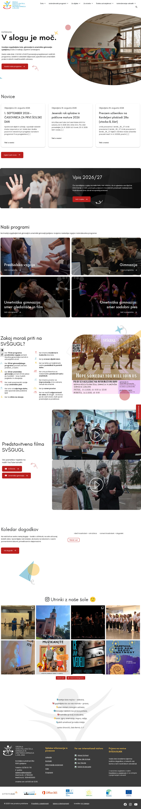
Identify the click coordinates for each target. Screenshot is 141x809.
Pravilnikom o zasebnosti (118, 773)
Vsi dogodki (8, 551)
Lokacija (48, 757)
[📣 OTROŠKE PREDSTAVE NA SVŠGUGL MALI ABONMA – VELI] (53, 657)
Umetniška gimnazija (16, 476)
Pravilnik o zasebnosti (40, 803)
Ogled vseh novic (10, 155)
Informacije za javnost (54, 765)
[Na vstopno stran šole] (15, 5)
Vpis (47, 769)
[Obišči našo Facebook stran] (125, 805)
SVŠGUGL (11, 469)
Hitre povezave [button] (138, 412)
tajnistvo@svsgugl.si (23, 772)
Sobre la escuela (84, 767)
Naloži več (74, 540)
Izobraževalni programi (57, 3)
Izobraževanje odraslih (125, 3)
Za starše (87, 3)
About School (83, 755)
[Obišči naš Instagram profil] (130, 805)
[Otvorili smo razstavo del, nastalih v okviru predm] (18, 657)
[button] (136, 7)
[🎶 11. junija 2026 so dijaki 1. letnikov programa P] (123, 622)
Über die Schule (84, 759)
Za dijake (74, 3)
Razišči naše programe (12, 66)
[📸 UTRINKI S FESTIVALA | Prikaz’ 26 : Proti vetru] (88, 622)
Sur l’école (82, 763)
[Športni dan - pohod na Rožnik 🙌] (53, 622)
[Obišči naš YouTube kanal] (135, 805)
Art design (85, 803)
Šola (42, 3)
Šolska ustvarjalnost (103, 3)
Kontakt (48, 761)
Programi (49, 772)
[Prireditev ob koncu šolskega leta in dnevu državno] (18, 622)
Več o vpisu (79, 199)
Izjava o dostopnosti (61, 803)
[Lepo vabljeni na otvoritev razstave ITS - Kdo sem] (123, 657)
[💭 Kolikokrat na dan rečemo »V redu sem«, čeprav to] (88, 657)
